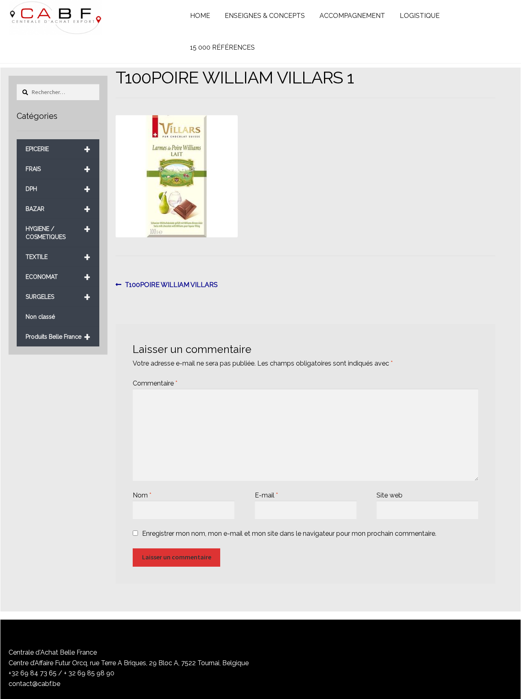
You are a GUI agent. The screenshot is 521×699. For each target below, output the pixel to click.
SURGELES (58, 297)
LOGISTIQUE (420, 16)
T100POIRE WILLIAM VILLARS (171, 285)
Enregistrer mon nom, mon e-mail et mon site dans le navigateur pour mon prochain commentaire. (289, 533)
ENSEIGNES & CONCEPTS (265, 16)
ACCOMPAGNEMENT (352, 16)
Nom (142, 495)
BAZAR (58, 209)
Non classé (40, 316)
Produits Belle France (58, 336)
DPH (58, 189)
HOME (200, 16)
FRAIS (58, 169)
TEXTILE (58, 257)
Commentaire (155, 383)
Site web (390, 495)
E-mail (266, 495)
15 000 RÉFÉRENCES (222, 47)
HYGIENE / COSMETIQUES (58, 229)
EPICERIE (58, 149)
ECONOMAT (58, 277)
